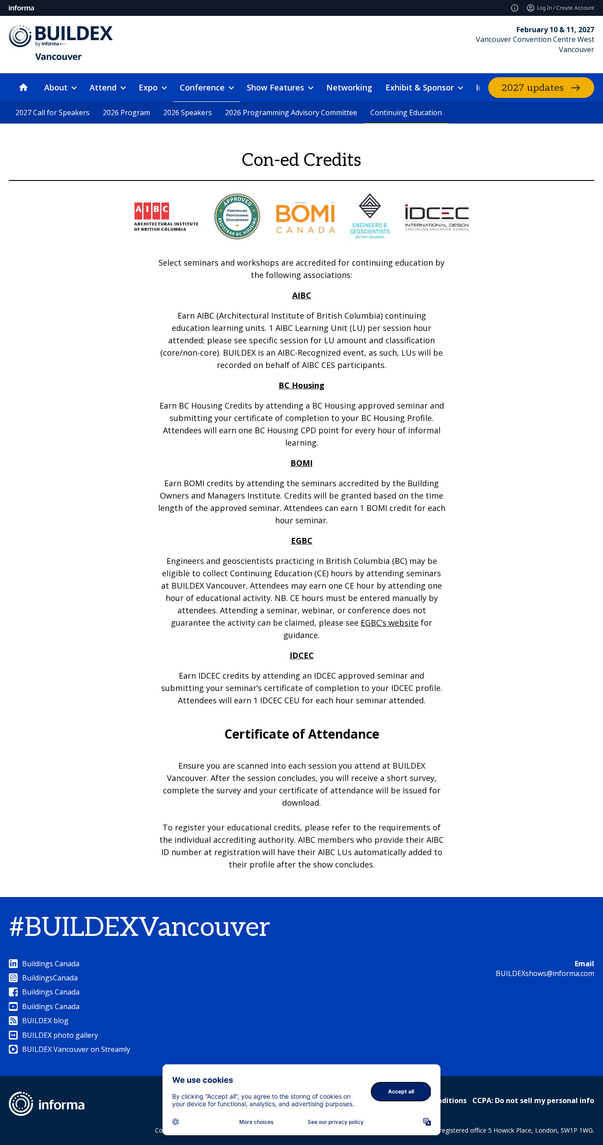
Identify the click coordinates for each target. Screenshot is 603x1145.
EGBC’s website (389, 622)
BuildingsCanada (50, 978)
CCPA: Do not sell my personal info (533, 1100)
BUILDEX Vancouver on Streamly (76, 1049)
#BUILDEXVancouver (139, 928)
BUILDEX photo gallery (60, 1035)
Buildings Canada (50, 964)
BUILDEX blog (45, 1020)
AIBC (301, 295)
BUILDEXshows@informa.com (545, 973)
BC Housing (301, 385)
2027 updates (532, 88)
